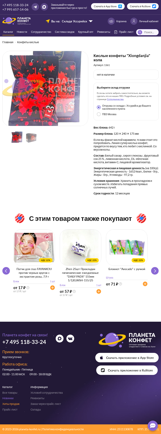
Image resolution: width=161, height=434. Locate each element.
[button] (155, 271)
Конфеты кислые (28, 42)
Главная (7, 42)
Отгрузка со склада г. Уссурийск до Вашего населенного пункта (126, 107)
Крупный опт (85, 31)
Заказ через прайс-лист (46, 403)
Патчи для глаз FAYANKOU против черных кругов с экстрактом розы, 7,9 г (34, 272)
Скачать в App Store (105, 6)
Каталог (8, 31)
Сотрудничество (41, 31)
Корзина (121, 21)
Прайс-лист (9, 409)
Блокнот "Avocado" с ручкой (126, 269)
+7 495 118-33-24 (15, 5)
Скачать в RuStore (140, 6)
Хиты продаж (10, 403)
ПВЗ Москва (109, 114)
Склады (36, 409)
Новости (22, 31)
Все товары (9, 392)
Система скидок (64, 31)
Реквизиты (103, 31)
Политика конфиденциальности (63, 429)
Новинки (8, 398)
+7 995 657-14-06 (15, 9)
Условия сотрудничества (47, 392)
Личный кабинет (149, 21)
